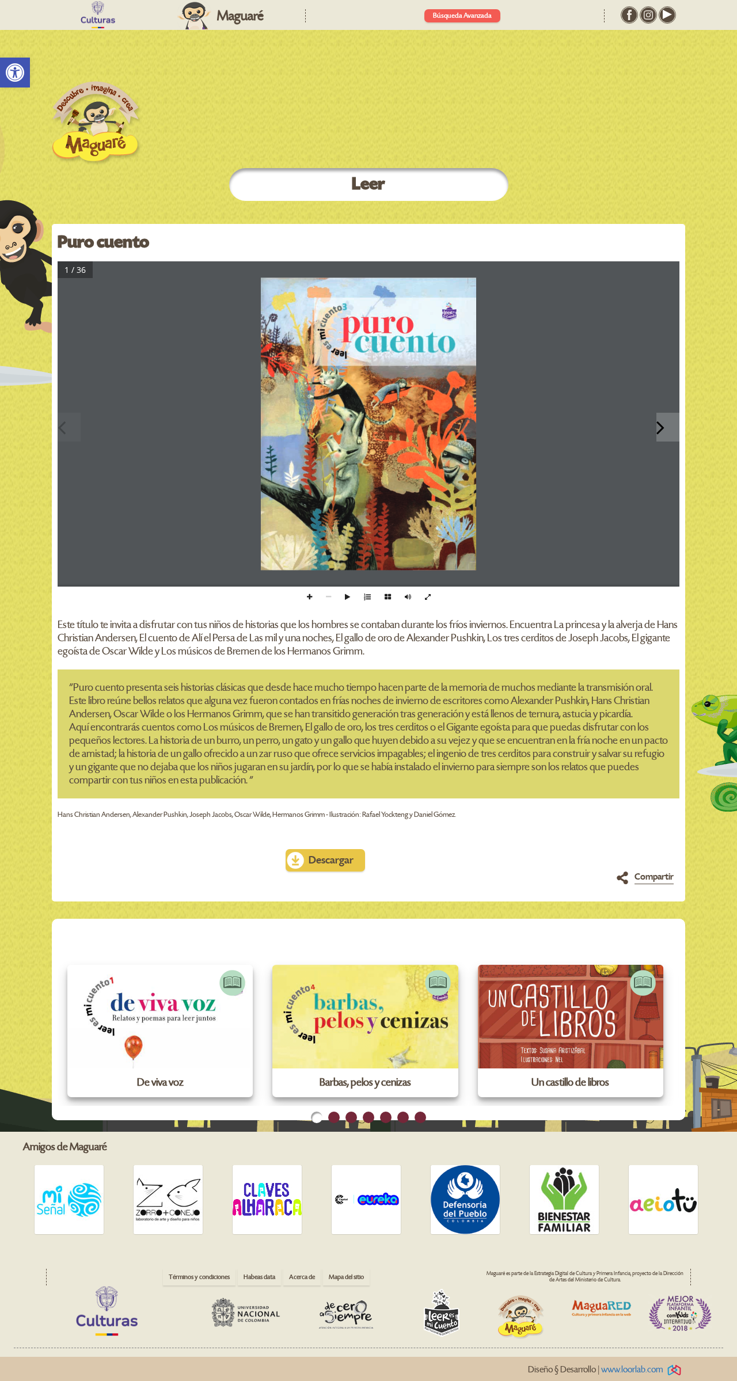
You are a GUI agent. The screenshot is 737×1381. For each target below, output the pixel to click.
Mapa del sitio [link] (346, 1277)
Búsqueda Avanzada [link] (462, 16)
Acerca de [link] (302, 1277)
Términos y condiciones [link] (199, 1277)
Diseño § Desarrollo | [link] (595, 1369)
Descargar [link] (331, 860)
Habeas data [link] (259, 1277)
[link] (15, 72)
